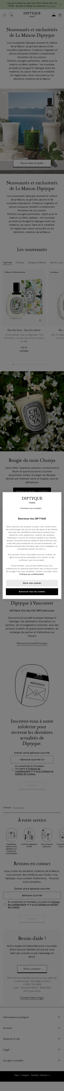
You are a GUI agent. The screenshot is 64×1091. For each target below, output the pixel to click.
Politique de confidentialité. (31, 574)
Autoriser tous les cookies (32, 591)
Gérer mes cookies (32, 583)
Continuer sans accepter (30, 508)
